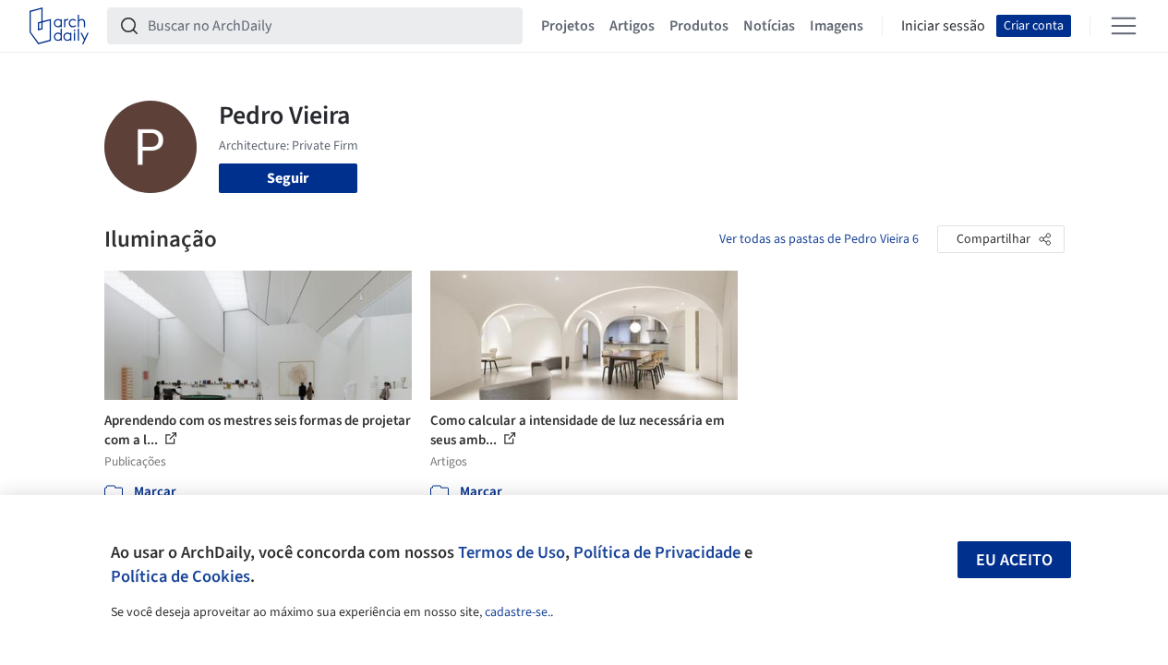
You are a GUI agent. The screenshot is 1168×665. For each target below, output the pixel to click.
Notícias (769, 26)
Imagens (836, 26)
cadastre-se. (517, 612)
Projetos (568, 26)
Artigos (632, 26)
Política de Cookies (180, 576)
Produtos (698, 26)
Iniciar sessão (943, 26)
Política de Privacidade (657, 552)
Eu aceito (1014, 560)
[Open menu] (1123, 26)
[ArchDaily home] (59, 25)
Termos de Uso (511, 552)
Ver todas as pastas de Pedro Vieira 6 (819, 239)
